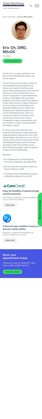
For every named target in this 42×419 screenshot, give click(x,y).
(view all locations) (13, 8)
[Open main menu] (37, 6)
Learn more (10, 205)
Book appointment (13, 61)
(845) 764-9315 (23, 265)
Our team (12, 17)
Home (5, 17)
